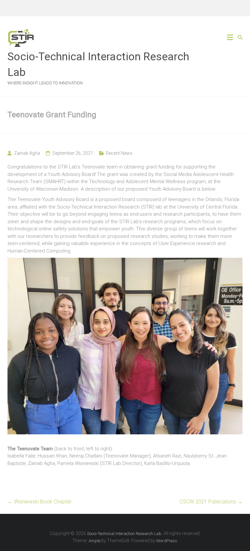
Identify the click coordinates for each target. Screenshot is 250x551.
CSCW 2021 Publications (211, 502)
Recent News (119, 153)
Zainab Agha (27, 153)
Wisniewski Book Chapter (39, 502)
